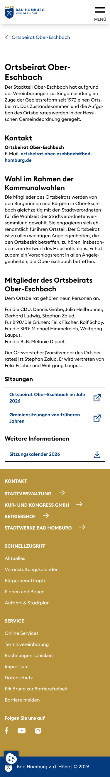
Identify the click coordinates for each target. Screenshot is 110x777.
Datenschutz (19, 678)
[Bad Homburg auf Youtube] (21, 731)
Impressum (16, 667)
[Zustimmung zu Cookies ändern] (11, 758)
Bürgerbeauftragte (26, 581)
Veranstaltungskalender (31, 570)
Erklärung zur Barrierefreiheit (36, 689)
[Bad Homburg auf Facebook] (6, 731)
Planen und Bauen (25, 592)
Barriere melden (22, 700)
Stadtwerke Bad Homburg (38, 528)
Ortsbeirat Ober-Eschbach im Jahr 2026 (47, 398)
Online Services (21, 633)
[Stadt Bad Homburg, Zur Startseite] (25, 12)
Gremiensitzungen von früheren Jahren (44, 418)
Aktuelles (15, 558)
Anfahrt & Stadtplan (27, 603)
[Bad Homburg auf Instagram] (38, 731)
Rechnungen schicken (29, 656)
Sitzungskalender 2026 (34, 454)
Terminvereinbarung (27, 644)
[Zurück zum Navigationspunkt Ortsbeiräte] (6, 37)
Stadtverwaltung (28, 494)
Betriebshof (20, 517)
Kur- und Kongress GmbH (37, 505)
